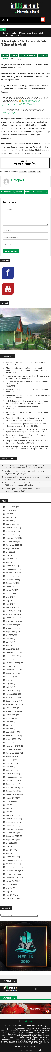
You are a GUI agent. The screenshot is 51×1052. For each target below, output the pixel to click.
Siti (39, 172)
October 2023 (11, 624)
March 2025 (10, 566)
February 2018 (11, 860)
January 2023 (11, 656)
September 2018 (12, 836)
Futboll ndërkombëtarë (28, 55)
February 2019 (11, 818)
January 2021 (11, 739)
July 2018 (9, 843)
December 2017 (12, 867)
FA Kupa (23, 172)
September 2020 (12, 753)
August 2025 (11, 548)
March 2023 (10, 649)
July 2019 (9, 801)
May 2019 (10, 808)
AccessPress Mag (39, 1025)
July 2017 (9, 884)
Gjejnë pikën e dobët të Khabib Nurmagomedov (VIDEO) (22, 489)
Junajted (32, 172)
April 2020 (10, 770)
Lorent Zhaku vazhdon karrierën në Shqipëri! (23, 406)
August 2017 (11, 881)
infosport (4, 58)
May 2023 (10, 642)
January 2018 (11, 864)
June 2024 (10, 597)
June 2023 (10, 638)
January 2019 (11, 822)
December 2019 (12, 784)
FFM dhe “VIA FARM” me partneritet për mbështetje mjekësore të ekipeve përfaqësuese (26, 430)
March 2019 (10, 815)
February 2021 (11, 735)
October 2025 (11, 541)
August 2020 (11, 756)
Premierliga (43, 55)
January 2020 (11, 780)
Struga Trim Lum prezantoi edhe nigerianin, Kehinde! (27, 412)
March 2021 (10, 732)
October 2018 (11, 832)
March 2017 (10, 898)
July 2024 (9, 593)
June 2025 (10, 555)
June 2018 (10, 846)
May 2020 (10, 767)
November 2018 (12, 829)
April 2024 (10, 604)
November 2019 (12, 787)
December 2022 (12, 659)
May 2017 (10, 891)
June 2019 (10, 805)
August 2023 (11, 631)
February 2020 (11, 777)
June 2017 (10, 888)
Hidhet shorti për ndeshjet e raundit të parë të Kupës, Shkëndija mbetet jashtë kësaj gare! (27, 402)
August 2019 (11, 798)
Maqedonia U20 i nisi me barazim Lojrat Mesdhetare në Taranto (28, 396)
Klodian (8, 471)
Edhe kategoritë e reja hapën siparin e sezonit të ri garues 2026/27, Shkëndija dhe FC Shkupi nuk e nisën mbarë (27, 370)
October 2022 (11, 666)
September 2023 (12, 628)
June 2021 (10, 721)
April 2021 (10, 728)
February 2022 (11, 694)
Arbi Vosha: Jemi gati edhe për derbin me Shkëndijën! (27, 389)
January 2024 (11, 614)
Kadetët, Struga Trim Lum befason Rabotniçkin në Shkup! (26, 363)
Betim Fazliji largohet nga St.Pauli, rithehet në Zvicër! (36, 191)
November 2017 (12, 870)
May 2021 (10, 725)
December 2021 (12, 701)
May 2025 (10, 559)
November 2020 (12, 746)
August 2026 (11, 507)
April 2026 (10, 521)
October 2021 (11, 708)
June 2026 (10, 514)
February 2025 (11, 569)
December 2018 (12, 825)
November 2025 (12, 538)
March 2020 (10, 773)
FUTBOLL (14, 55)
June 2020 (10, 763)
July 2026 (9, 510)
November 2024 (12, 579)
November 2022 (12, 663)
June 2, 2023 (9, 113)
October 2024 (11, 583)
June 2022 (10, 680)
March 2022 (10, 690)
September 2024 (12, 586)
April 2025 (10, 562)
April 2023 (10, 645)
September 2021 (12, 711)
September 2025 (12, 545)
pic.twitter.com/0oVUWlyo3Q (18, 104)
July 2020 (9, 760)
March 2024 (10, 607)
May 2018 (10, 850)
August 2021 (11, 715)
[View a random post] (3, 19)
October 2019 (11, 791)
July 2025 (9, 552)
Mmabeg (9, 488)
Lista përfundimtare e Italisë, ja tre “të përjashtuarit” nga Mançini (25, 472)
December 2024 (12, 576)
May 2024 (10, 600)
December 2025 (12, 534)
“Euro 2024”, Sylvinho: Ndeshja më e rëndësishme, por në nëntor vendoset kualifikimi (24, 466)
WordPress (19, 1025)
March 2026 (10, 524)
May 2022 (10, 683)
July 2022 (9, 676)
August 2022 (11, 673)
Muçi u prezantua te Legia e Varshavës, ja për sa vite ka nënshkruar (27, 478)
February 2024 (11, 611)
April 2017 (10, 895)
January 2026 (11, 531)
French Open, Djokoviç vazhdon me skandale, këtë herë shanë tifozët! (14, 191)
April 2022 (10, 687)
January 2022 (11, 697)
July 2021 (9, 718)
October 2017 (11, 874)
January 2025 (11, 572)
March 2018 (10, 857)
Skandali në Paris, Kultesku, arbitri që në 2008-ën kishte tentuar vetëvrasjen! (25, 484)
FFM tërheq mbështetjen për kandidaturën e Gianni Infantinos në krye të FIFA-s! (26, 424)
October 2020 (11, 749)
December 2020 (12, 742)
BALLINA (13, 33)
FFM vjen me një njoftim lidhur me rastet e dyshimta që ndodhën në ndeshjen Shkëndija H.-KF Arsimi (28, 382)
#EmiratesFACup (31, 100)
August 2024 (11, 590)
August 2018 (11, 839)
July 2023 (9, 635)
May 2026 (10, 517)
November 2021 (12, 704)
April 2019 (10, 812)
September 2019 (12, 794)
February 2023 (11, 652)
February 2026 (11, 527)
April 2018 (10, 853)
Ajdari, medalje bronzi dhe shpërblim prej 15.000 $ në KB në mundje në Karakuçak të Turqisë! (27, 447)
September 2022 (12, 669)
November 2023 (12, 621)
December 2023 (12, 618)
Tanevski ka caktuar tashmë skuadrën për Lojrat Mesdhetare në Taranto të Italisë (25, 419)
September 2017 (12, 877)
